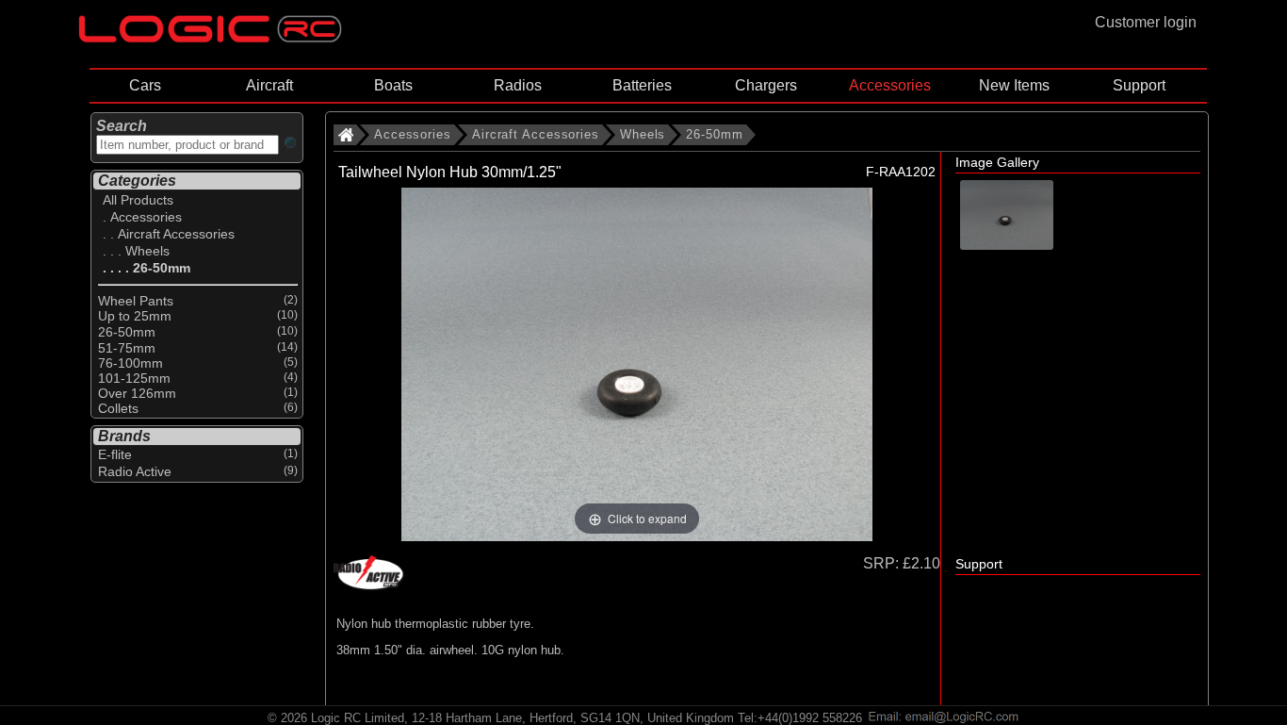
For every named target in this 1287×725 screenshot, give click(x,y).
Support (1139, 85)
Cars (145, 85)
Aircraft (269, 85)
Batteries (642, 85)
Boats (393, 85)
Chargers (766, 85)
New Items (1014, 85)
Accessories (890, 85)
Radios (518, 85)
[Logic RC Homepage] (210, 38)
